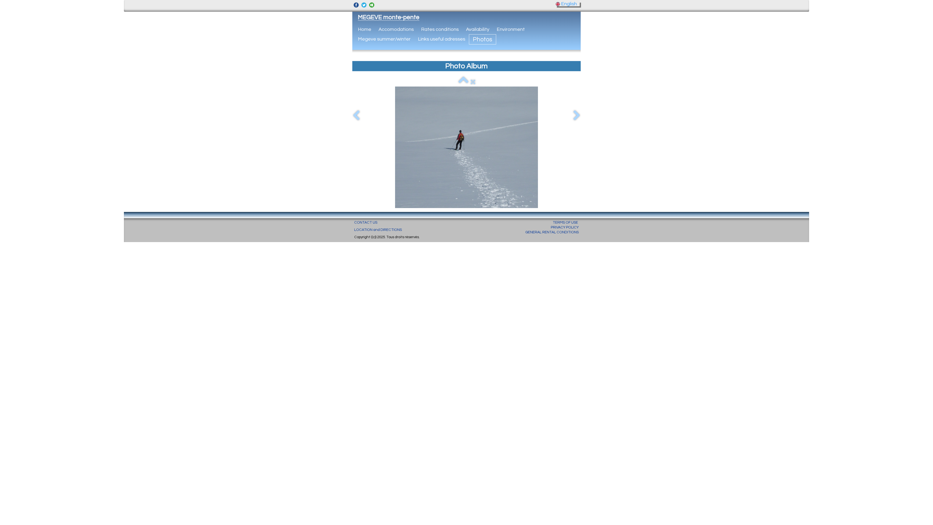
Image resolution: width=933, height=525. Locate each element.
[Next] (577, 115)
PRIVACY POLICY (565, 227)
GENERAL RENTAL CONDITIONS (552, 232)
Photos (482, 39)
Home (364, 29)
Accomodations (396, 29)
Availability (477, 29)
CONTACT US (365, 222)
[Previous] (356, 115)
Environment (511, 29)
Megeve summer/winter (384, 39)
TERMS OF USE (565, 222)
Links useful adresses (441, 39)
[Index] (463, 82)
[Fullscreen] (473, 82)
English (569, 3)
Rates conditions (440, 29)
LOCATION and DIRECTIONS (378, 230)
